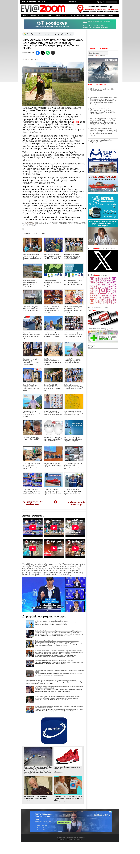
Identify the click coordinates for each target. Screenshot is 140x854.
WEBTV (73, 15)
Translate (102, 55)
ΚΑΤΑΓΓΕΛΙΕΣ (72, 2)
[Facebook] (98, 2)
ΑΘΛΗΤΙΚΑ (80, 15)
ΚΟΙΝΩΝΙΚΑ (39, 223)
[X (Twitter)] (101, 2)
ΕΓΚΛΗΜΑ (41, 15)
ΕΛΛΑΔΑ (57, 15)
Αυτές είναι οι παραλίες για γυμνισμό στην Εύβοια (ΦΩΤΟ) (51, 621)
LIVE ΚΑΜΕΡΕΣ (100, 15)
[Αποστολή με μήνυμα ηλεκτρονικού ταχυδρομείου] (23, 229)
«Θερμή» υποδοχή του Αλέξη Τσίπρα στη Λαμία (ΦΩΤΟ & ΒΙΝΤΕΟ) (54, 660)
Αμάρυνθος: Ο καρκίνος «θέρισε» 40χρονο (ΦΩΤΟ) (102, 141)
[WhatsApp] (48, 53)
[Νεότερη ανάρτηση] (32, 505)
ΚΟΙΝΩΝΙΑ (33, 15)
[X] (43, 53)
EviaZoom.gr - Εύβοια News (77, 837)
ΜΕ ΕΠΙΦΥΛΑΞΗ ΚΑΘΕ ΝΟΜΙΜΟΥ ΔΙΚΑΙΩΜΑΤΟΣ (69, 839)
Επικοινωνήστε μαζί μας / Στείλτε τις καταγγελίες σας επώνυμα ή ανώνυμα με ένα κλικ (51, 680)
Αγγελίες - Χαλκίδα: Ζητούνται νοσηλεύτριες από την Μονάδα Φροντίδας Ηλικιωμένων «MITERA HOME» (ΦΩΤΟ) (102, 111)
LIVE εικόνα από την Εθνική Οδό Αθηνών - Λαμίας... (102, 89)
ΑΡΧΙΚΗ (25, 15)
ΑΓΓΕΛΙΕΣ (111, 15)
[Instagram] (103, 2)
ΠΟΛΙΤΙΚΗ (49, 15)
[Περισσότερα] (53, 53)
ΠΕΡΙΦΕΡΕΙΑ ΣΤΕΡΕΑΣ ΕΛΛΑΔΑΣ (72, 223)
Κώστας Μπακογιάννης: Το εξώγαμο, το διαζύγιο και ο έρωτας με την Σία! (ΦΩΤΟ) (58, 696)
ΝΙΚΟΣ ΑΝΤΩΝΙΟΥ (51, 223)
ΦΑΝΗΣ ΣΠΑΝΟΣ (29, 225)
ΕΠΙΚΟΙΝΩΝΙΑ (90, 15)
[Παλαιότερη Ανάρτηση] (76, 506)
